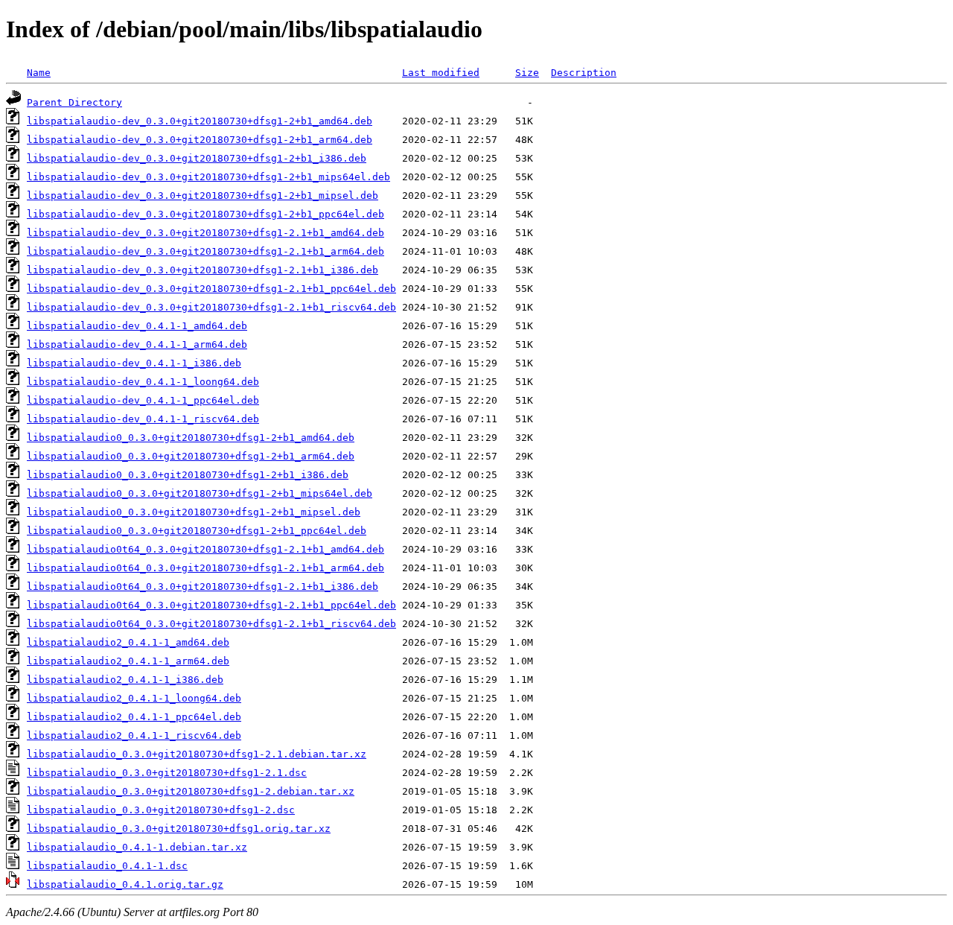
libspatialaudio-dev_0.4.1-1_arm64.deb (137, 344)
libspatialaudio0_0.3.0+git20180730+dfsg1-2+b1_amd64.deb (190, 437)
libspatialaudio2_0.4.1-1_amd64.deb (128, 642)
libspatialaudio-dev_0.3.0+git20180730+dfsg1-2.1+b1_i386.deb (202, 270)
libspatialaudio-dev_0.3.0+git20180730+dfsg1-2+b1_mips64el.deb (208, 176)
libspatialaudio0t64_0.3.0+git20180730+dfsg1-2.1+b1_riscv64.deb (211, 623)
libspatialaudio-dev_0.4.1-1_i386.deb (134, 363)
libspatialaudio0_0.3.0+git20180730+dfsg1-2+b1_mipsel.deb (193, 512)
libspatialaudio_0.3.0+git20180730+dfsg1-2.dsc (161, 810)
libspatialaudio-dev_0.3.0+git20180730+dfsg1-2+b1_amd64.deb (199, 121)
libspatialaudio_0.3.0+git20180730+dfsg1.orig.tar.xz (179, 828)
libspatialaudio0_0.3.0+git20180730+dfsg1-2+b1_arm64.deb (190, 456)
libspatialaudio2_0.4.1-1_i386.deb (125, 679)
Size (527, 72)
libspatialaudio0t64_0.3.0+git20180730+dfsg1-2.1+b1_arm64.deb (205, 567)
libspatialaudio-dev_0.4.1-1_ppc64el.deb (143, 400)
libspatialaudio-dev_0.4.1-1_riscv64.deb (143, 419)
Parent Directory (74, 102)
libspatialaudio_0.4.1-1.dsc (107, 865)
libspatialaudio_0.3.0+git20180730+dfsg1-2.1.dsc (167, 772)
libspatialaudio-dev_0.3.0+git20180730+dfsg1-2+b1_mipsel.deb (202, 195)
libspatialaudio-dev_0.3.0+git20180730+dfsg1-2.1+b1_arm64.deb (205, 251)
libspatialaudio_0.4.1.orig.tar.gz (125, 884)
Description (583, 72)
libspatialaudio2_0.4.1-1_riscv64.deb (134, 735)
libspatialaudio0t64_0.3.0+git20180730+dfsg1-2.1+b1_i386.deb (202, 586)
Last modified (440, 72)
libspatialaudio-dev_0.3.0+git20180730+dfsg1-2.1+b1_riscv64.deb (211, 307)
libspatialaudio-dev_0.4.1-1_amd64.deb (137, 325)
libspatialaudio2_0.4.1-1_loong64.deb (134, 698)
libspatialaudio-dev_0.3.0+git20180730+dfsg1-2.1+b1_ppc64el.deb (211, 288)
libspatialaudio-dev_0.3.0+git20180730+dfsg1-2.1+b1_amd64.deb (205, 232)
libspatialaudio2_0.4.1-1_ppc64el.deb (134, 716)
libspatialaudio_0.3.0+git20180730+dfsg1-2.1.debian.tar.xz (196, 754)
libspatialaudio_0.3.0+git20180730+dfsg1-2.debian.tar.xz (190, 791)
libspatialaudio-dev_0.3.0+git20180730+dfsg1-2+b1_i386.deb (196, 158)
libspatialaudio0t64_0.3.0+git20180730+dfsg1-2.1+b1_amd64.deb (205, 549)
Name (39, 72)
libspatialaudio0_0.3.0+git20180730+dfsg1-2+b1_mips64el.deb (199, 493)
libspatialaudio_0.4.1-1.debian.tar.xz (137, 847)
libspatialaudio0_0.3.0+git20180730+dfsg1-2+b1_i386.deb (187, 474)
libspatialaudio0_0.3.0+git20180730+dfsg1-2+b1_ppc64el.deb (196, 530)
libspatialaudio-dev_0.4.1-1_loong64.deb (143, 381)
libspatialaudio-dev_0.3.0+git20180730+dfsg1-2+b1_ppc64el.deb (205, 214)
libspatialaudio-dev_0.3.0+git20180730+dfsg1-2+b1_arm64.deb (199, 139)
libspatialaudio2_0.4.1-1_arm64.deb (128, 661)
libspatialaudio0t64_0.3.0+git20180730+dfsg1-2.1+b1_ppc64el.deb (211, 605)
